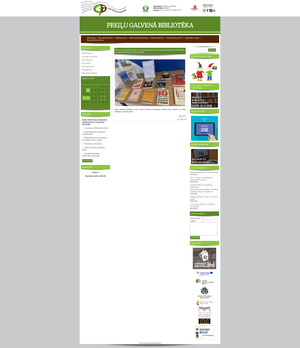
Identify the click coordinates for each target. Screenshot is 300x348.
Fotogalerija (87, 70)
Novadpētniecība (105, 38)
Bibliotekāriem (157, 38)
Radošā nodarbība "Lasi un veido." (204, 172)
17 (84, 98)
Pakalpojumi (121, 38)
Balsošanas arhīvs (89, 73)
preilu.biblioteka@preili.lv (170, 10)
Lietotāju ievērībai (89, 56)
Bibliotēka (91, 38)
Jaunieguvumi (88, 66)
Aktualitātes (87, 53)
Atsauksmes (87, 60)
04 (88, 90)
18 (88, 98)
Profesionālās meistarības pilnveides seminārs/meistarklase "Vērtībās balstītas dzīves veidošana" (204, 188)
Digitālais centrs (192, 38)
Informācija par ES (174, 38)
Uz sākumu (182, 119)
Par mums (86, 63)
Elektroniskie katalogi (138, 38)
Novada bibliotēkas (95, 40)
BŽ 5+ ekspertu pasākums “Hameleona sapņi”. (201, 178)
